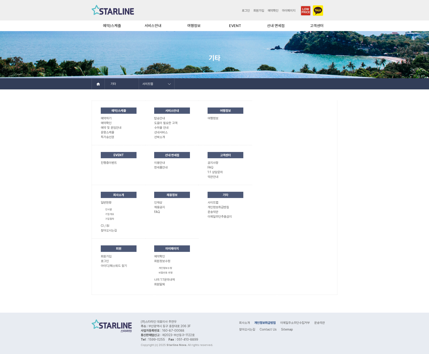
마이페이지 (288, 10)
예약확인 (273, 10)
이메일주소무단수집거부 (295, 322)
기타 (113, 84)
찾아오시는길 (247, 329)
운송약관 (319, 322)
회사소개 (244, 322)
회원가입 (258, 10)
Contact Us (268, 329)
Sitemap (287, 329)
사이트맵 (147, 84)
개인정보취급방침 (265, 322)
